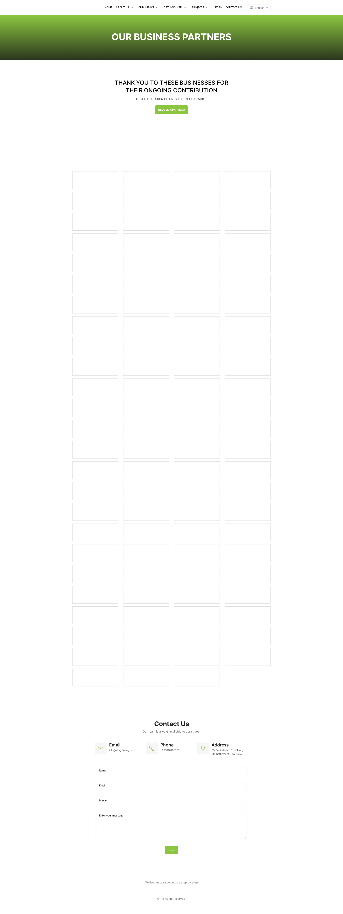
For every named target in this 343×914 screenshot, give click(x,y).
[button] (125, 7)
